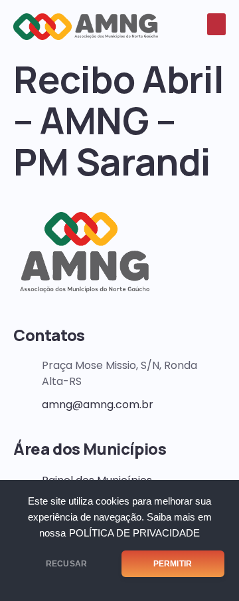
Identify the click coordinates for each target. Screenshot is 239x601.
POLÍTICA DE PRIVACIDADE (134, 533)
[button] (216, 24)
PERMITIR (172, 563)
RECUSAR (66, 563)
